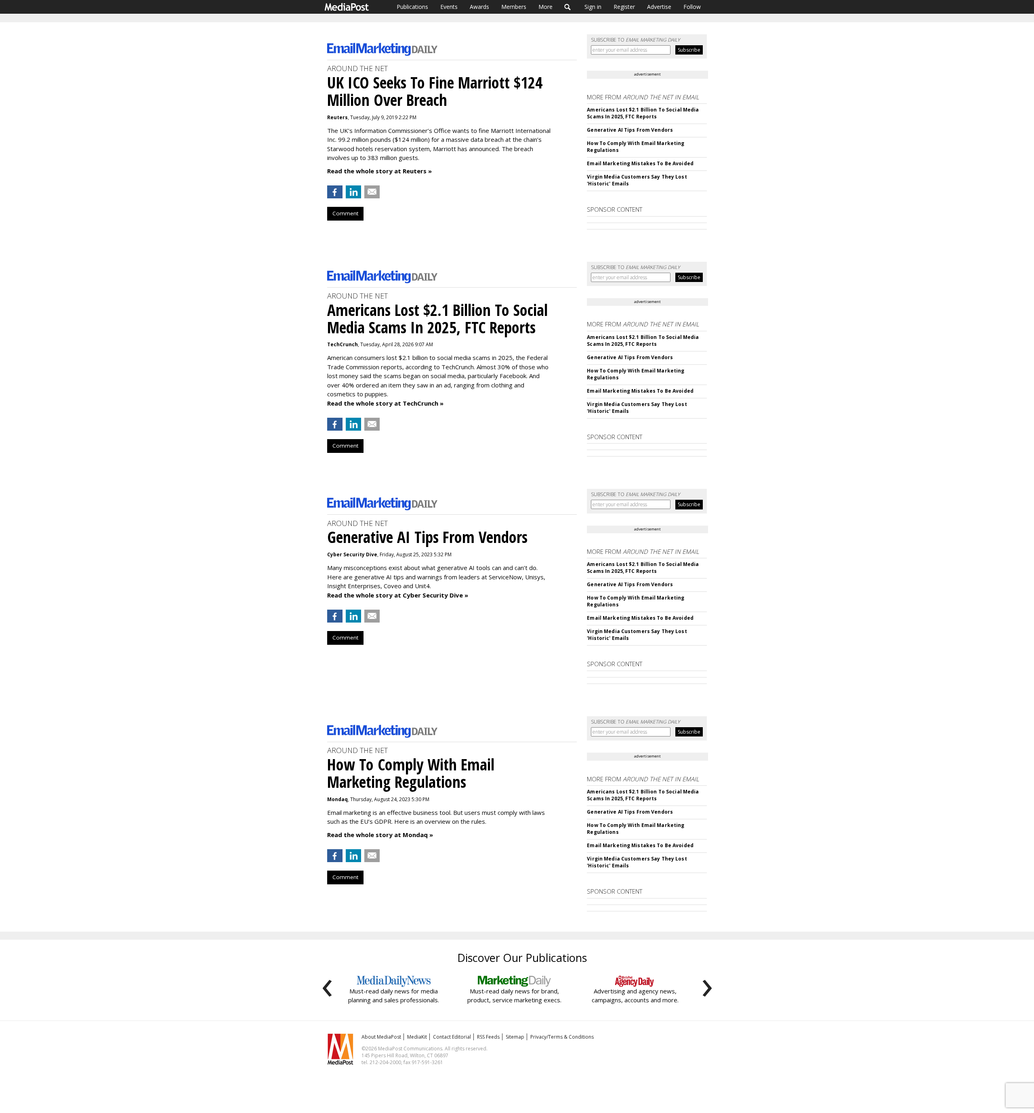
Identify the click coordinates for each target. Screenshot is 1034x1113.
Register (624, 7)
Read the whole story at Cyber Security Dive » (397, 595)
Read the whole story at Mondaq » (380, 835)
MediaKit (417, 1036)
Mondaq (337, 799)
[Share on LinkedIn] (353, 191)
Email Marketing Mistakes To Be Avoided (640, 163)
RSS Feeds (488, 1036)
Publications (412, 7)
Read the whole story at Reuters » (379, 171)
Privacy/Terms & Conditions (562, 1036)
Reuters (337, 117)
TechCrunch (342, 344)
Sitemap (515, 1036)
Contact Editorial (452, 1036)
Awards (479, 7)
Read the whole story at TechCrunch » (385, 403)
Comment (345, 213)
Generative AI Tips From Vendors (630, 129)
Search (568, 7)
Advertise (659, 7)
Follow (692, 7)
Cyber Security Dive (352, 554)
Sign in (592, 7)
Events (449, 7)
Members (513, 7)
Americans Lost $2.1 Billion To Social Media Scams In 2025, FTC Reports (643, 113)
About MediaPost (381, 1036)
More (545, 7)
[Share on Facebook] (335, 191)
